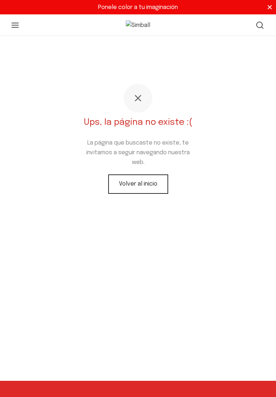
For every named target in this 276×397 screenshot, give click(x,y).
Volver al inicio (138, 184)
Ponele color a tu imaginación (138, 7)
